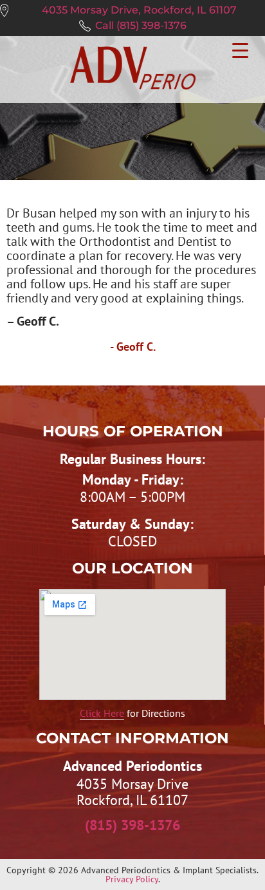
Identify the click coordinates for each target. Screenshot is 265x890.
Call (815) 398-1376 (141, 25)
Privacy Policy (131, 879)
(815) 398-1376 (132, 825)
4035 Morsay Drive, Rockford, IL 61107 (139, 10)
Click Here (102, 713)
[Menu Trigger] (240, 48)
